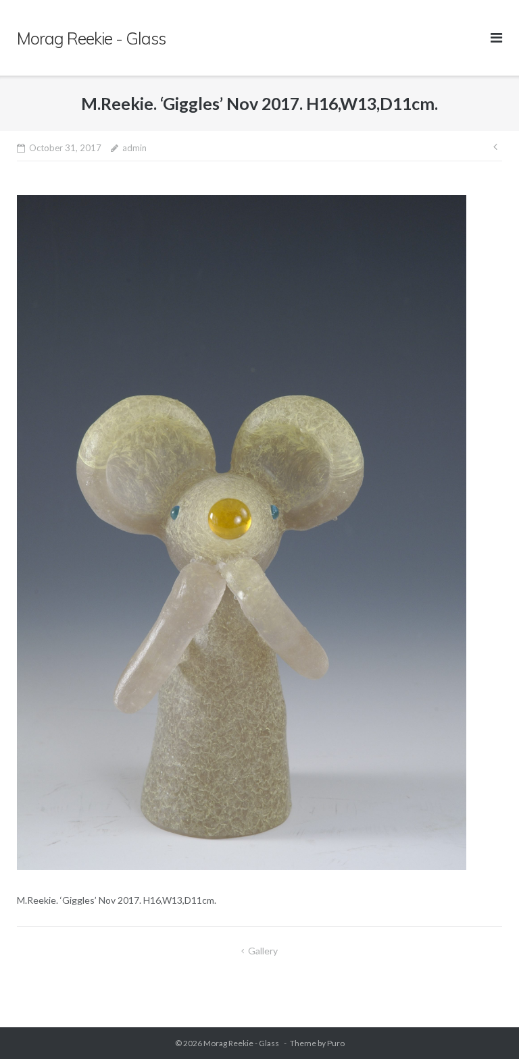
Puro (336, 1043)
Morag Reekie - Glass (241, 1043)
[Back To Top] (485, 1026)
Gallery (263, 950)
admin (134, 147)
